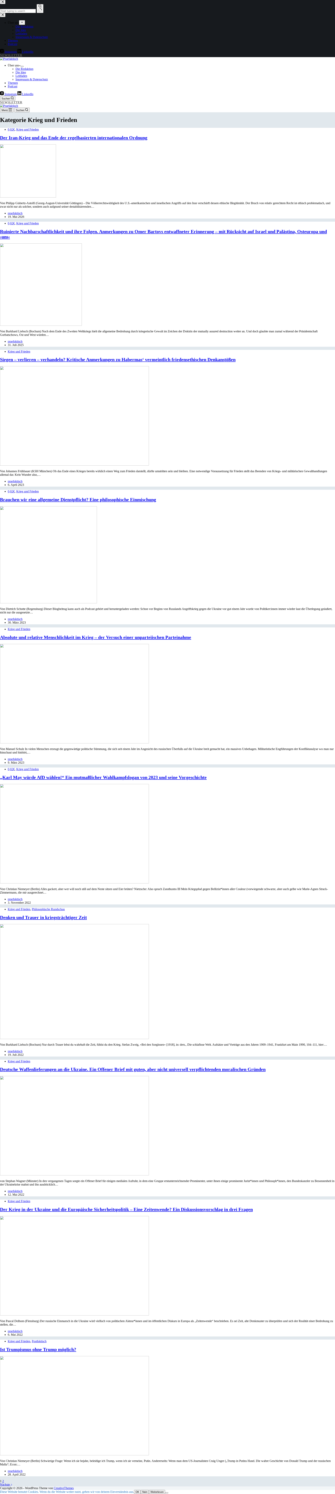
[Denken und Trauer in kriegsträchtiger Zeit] (74, 1038)
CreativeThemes (64, 1488)
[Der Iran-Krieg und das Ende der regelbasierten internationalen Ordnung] (28, 196)
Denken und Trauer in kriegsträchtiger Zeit (43, 917)
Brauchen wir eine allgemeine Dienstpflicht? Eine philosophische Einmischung (78, 499)
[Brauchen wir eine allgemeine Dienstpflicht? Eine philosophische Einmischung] (48, 602)
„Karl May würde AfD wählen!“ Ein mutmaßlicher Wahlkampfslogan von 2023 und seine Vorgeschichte (103, 777)
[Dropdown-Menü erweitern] (22, 66)
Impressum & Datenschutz (32, 79)
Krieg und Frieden (27, 129)
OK (137, 1492)
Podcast (12, 86)
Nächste (5, 1484)
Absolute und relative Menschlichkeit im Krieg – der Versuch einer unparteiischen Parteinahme (95, 637)
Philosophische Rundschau (48, 909)
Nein (144, 1492)
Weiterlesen (157, 1492)
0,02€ (11, 129)
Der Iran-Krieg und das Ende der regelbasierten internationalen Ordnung (73, 137)
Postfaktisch (39, 1341)
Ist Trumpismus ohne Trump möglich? (38, 1349)
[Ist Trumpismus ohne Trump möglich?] (74, 1454)
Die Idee (21, 72)
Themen (13, 83)
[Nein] (166, 1492)
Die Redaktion (24, 69)
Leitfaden (21, 76)
